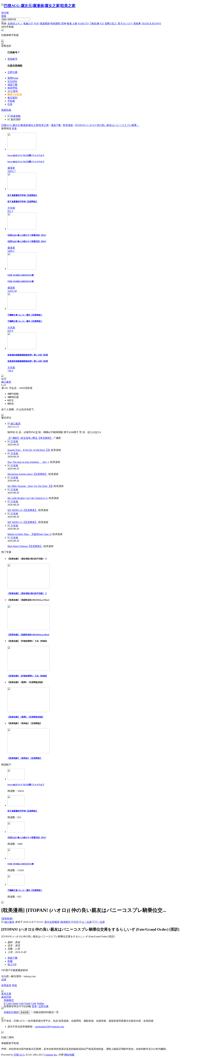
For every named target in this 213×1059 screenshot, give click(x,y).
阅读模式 (65, 922)
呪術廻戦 (56, 23)
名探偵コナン (14, 23)
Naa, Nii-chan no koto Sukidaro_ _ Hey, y (28, 462)
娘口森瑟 (6, 382)
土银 (74, 23)
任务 (9, 104)
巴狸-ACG (19, 1054)
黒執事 (137, 23)
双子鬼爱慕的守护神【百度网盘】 (22, 811)
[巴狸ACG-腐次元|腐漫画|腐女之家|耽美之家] (38, 6)
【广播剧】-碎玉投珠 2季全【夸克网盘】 (30, 438)
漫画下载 (12, 84)
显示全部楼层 (51, 922)
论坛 (12, 81)
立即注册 (12, 72)
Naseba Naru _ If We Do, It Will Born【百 (28, 450)
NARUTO (83, 23)
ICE (102, 23)
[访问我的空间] (2, 376)
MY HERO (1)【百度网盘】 (22, 522)
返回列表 (6, 997)
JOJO (36, 23)
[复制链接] (7, 918)
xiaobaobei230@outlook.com (49, 1026)
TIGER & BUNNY (151, 23)
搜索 (3, 16)
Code (33, 1003)
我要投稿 (6, 110)
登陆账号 (12, 59)
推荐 (12, 78)
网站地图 (69, 1054)
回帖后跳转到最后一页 (46, 1012)
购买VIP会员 (14, 94)
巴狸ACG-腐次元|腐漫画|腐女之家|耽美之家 (25, 125)
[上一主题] (85, 922)
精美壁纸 (12, 88)
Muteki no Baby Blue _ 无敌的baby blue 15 (29, 534)
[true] (2, 21)
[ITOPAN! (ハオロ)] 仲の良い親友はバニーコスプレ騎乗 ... (107, 125)
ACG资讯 (12, 91)
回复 (3, 979)
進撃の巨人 (111, 23)
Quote (27, 1003)
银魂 (69, 23)
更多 (14, 128)
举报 (14, 985)
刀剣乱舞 (94, 23)
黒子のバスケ (125, 23)
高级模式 (9, 1000)
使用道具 (6, 985)
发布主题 (6, 993)
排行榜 (5, 12)
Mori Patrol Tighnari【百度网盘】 (25, 546)
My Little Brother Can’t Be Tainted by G (27, 498)
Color (9, 1003)
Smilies (40, 1003)
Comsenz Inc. (51, 1054)
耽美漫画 (68, 125)
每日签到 (12, 97)
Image (15, 1003)
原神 (63, 23)
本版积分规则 (11, 1012)
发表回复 (25, 1012)
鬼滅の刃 (28, 23)
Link (21, 1003)
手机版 (11, 101)
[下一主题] (98, 922)
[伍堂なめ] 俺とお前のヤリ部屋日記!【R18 (26, 837)
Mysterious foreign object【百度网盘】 (27, 474)
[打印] (75, 922)
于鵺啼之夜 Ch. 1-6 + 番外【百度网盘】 (25, 890)
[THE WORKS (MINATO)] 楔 (20, 864)
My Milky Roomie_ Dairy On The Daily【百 (30, 486)
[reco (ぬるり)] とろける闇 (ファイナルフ (25, 784)
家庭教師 (45, 23)
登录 (34, 1006)
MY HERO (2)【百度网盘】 (22, 510)
